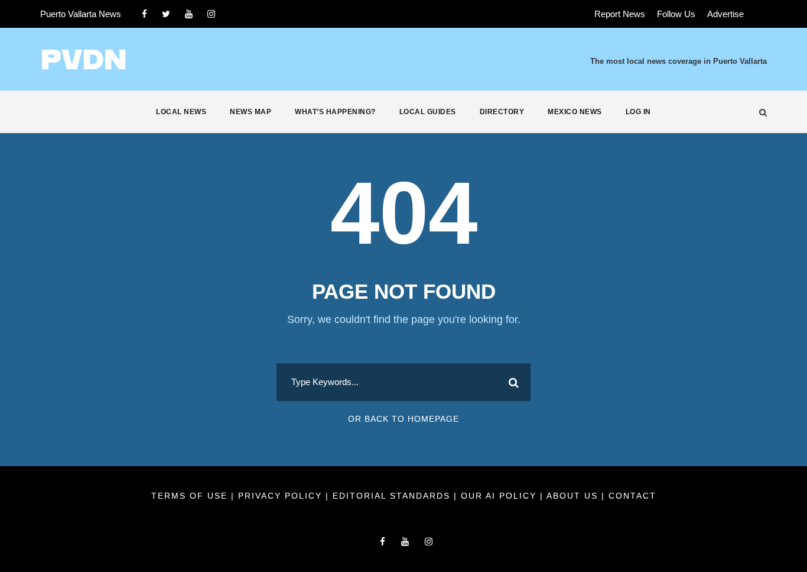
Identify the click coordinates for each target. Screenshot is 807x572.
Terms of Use (191, 495)
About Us (573, 495)
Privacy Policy (282, 495)
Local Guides (427, 112)
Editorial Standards (393, 495)
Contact (632, 495)
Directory (502, 112)
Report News (619, 14)
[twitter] (166, 14)
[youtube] (189, 14)
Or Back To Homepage (403, 419)
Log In (638, 112)
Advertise (725, 14)
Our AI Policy (498, 495)
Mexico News (575, 112)
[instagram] (211, 14)
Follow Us (676, 14)
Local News (181, 112)
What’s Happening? (335, 112)
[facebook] (144, 14)
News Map (250, 112)
